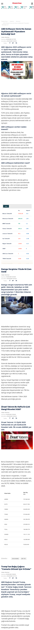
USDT (4, 248)
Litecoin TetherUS (7, 233)
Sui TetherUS (6, 238)
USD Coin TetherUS (8, 253)
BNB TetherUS (6, 223)
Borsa (5, 6)
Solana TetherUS (7, 228)
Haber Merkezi (5, 37)
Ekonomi (18, 21)
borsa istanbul (15, 558)
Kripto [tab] (6, 206)
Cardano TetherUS (7, 263)
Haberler (12, 21)
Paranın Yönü (4, 21)
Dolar (12, 6)
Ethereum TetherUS (8, 218)
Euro (18, 6)
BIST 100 (23, 558)
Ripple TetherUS (7, 243)
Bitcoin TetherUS (7, 213)
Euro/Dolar (25, 6)
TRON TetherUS (7, 258)
